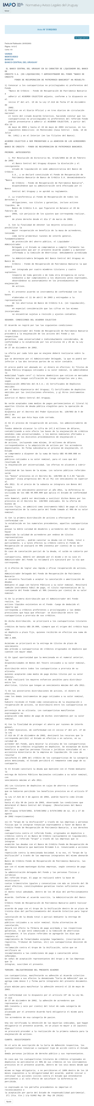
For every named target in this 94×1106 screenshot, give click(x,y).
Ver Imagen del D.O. (81, 38)
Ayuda (8, 1101)
